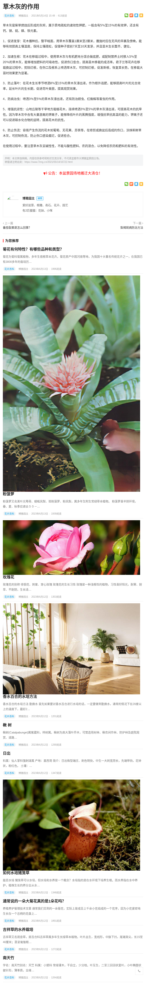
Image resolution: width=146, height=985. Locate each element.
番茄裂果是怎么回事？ (17, 227)
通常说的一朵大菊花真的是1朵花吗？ (34, 901)
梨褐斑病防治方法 (131, 227)
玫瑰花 (8, 577)
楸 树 (7, 725)
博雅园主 (23, 15)
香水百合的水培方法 (20, 697)
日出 (6, 753)
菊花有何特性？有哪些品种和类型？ (33, 249)
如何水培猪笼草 (16, 873)
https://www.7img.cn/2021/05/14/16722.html (49, 161)
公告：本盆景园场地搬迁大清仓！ (74, 173)
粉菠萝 (8, 494)
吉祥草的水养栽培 (18, 930)
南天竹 (8, 958)
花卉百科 (9, 15)
